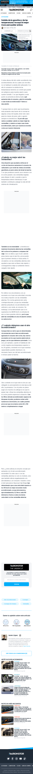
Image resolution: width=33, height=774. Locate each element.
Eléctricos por (10, 5)
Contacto (6, 770)
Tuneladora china (21, 7)
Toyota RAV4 (3, 7)
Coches (18, 13)
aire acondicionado (10, 600)
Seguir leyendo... (27, 646)
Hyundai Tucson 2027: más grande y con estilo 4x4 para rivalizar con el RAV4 (15, 69)
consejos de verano (10, 604)
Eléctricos (17, 674)
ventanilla (26, 604)
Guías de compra (26, 13)
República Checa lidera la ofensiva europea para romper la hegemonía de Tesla (15, 73)
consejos (25, 600)
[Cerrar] (30, 34)
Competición (11, 13)
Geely (13, 7)
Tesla (9, 7)
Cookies (18, 770)
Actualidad (4, 13)
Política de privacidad (24, 770)
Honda (28, 7)
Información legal (12, 770)
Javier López (6, 27)
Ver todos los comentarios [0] (16, 653)
